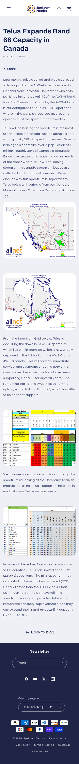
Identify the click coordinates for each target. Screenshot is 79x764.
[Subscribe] (62, 663)
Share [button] (11, 68)
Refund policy (57, 738)
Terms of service (44, 745)
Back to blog (42, 632)
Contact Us (41, 751)
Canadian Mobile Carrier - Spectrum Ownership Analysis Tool (39, 190)
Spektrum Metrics (34, 738)
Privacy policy (21, 745)
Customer (64, 745)
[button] (8, 9)
